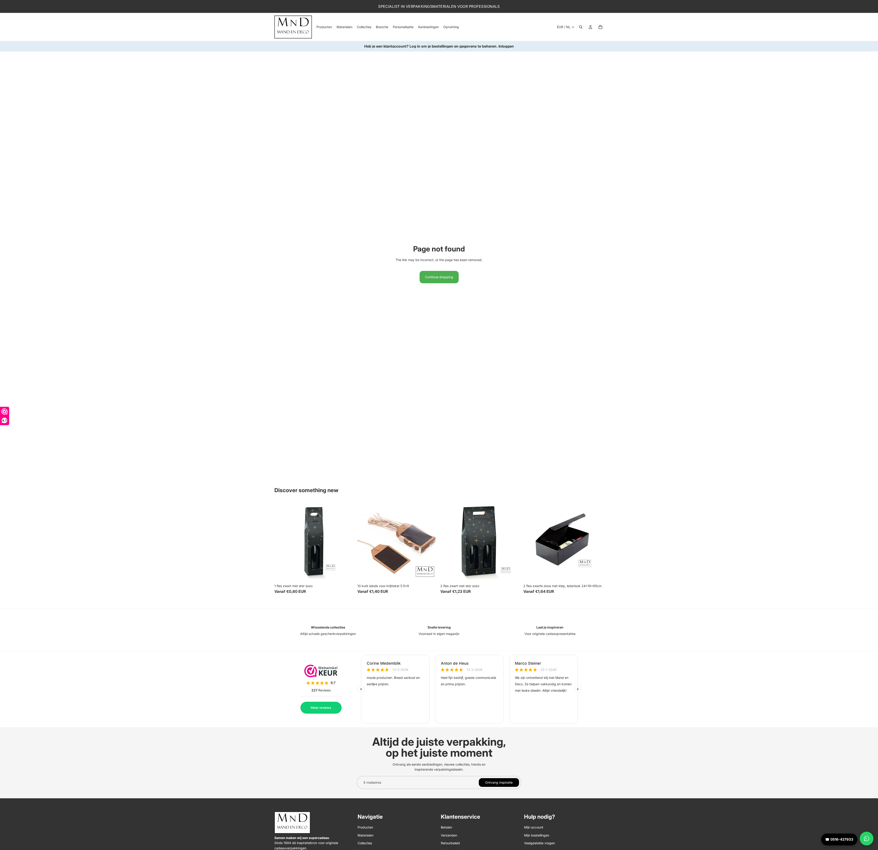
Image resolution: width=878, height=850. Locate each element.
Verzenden (449, 835)
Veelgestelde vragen (539, 843)
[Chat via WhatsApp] (866, 838)
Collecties (365, 843)
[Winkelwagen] (600, 27)
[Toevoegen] (347, 574)
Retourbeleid (450, 843)
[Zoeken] (581, 27)
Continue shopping (439, 277)
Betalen (446, 827)
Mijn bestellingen (536, 835)
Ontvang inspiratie (499, 782)
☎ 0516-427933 (839, 839)
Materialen (365, 835)
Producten (365, 827)
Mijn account (533, 827)
